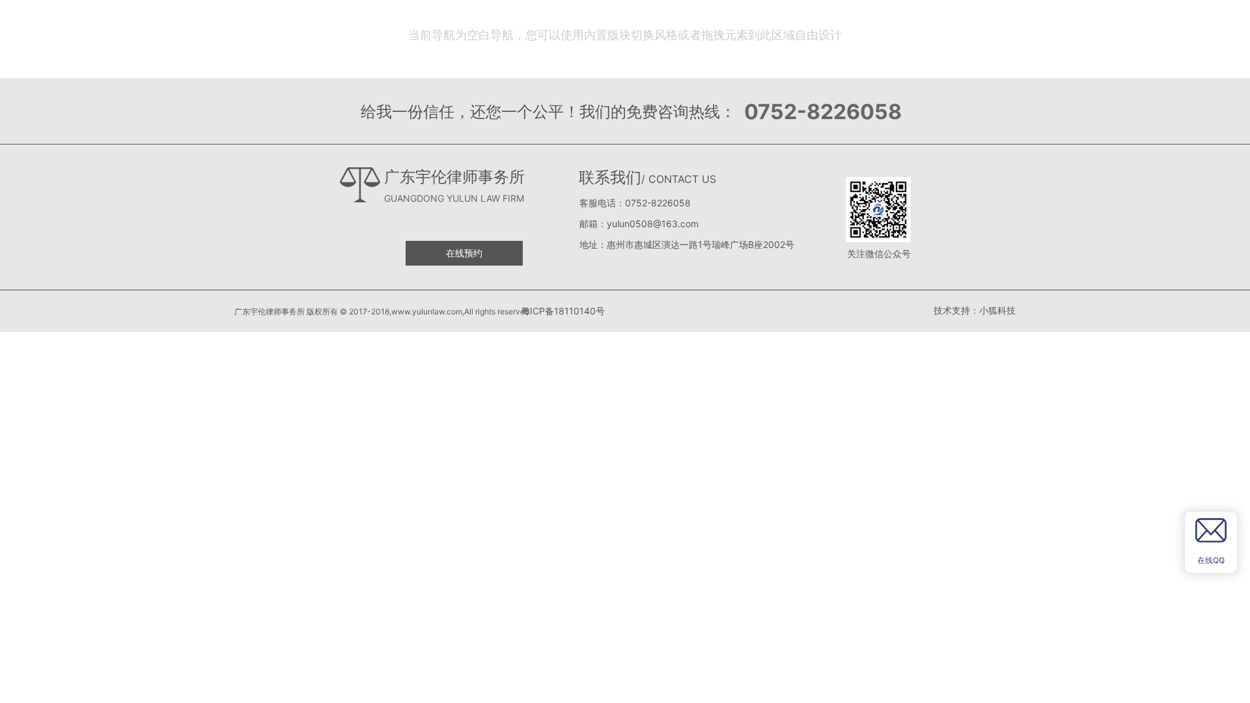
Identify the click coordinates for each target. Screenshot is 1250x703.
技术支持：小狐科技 (975, 310)
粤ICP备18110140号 (562, 310)
